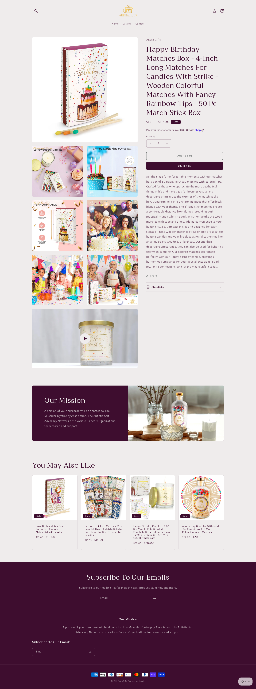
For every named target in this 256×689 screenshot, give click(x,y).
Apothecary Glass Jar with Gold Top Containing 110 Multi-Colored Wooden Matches (200, 529)
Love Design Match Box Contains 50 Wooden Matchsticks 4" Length (49, 529)
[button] (36, 11)
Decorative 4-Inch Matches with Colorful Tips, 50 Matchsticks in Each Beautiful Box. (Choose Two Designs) (103, 531)
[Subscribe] (154, 598)
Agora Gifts (122, 681)
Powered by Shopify (136, 681)
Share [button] (153, 275)
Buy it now (184, 165)
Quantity (150, 136)
